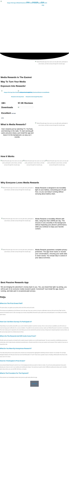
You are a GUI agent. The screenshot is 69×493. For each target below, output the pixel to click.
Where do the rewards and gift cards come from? (18, 336)
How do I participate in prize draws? (12, 361)
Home (28, 2)
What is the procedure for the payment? (14, 373)
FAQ (43, 5)
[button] (34, 303)
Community (35, 2)
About (42, 2)
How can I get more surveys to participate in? (16, 321)
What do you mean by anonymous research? (16, 348)
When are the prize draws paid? (11, 303)
